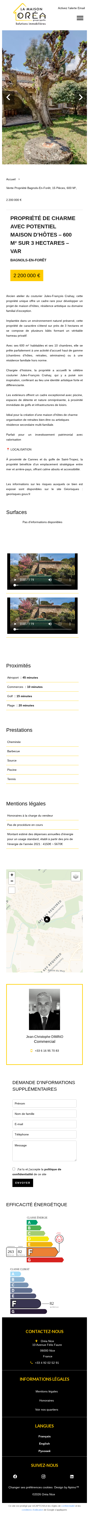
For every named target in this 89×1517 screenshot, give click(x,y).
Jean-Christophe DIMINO (44, 1036)
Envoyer (22, 1182)
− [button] (12, 881)
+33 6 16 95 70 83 (47, 1050)
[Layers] (75, 876)
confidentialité (68, 1506)
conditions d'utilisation (32, 1510)
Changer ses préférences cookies (30, 1487)
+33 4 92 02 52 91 (47, 1362)
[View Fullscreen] (12, 890)
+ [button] (12, 874)
